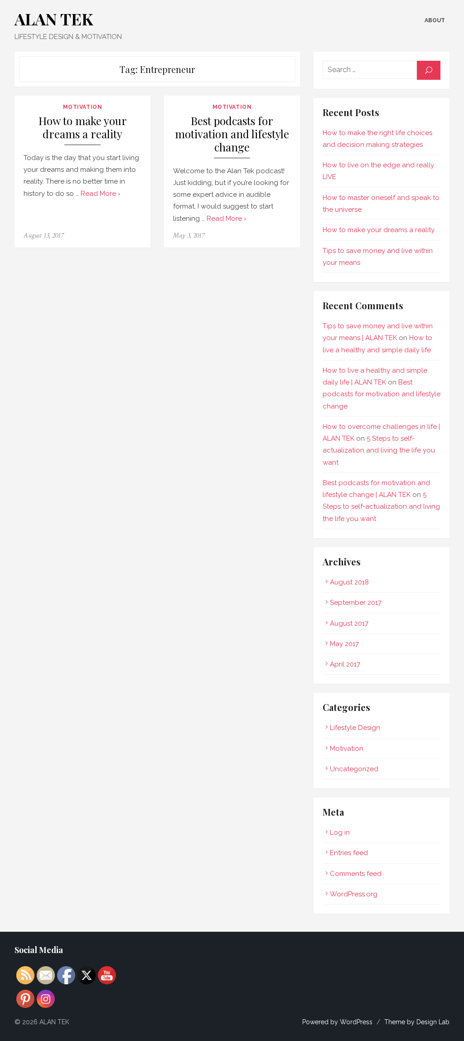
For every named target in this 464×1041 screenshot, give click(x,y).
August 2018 (349, 582)
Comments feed (356, 874)
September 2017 (356, 602)
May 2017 (344, 644)
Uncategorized (354, 769)
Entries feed (349, 853)
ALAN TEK (53, 18)
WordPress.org (353, 894)
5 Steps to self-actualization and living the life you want (379, 450)
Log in (340, 832)
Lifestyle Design (355, 728)
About (435, 20)
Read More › (101, 194)
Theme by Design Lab (417, 1022)
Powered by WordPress (337, 1022)
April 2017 (345, 664)
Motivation (82, 107)
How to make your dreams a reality (83, 127)
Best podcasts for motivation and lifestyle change (232, 134)
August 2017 (349, 623)
